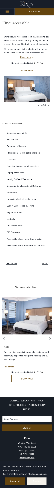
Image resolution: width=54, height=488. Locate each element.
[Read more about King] (27, 315)
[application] (27, 474)
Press (26, 409)
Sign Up (27, 428)
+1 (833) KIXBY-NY (27, 450)
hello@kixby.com (27, 458)
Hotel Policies (17, 405)
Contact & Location (22, 400)
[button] (27, 89)
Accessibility (37, 405)
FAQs (41, 400)
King (6, 346)
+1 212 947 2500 (27, 454)
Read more (9, 366)
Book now (34, 11)
